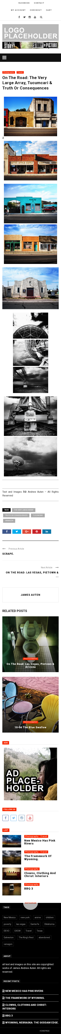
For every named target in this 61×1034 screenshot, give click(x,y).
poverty (7, 924)
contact (39, 3)
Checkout (36, 10)
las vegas (20, 924)
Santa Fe (34, 924)
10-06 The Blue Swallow (30, 727)
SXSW (17, 931)
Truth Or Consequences (16, 515)
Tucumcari (38, 515)
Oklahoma (49, 924)
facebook (24, 3)
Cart (49, 10)
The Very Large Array (23, 510)
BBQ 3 (28, 888)
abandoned (44, 937)
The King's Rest (26, 937)
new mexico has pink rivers (39, 842)
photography (8, 72)
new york (25, 917)
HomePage (45, 1031)
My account (18, 10)
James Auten (30, 594)
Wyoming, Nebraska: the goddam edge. (32, 1022)
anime (38, 917)
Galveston (9, 937)
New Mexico (10, 917)
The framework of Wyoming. (37, 857)
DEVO (6, 931)
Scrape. (8, 553)
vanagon (9, 521)
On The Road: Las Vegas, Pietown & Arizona (30, 665)
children (50, 917)
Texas (40, 931)
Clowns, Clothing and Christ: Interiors (40, 874)
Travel (20, 72)
